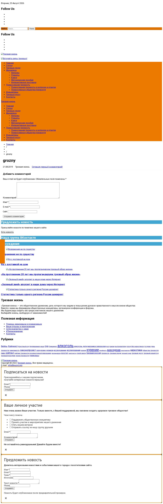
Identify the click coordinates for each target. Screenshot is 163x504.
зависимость (15, 350)
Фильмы (15, 73)
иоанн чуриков (46, 350)
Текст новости (11, 483)
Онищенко (53, 346)
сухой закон (81, 353)
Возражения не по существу (17, 254)
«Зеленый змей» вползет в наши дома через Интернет (33, 284)
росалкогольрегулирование (40, 353)
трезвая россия (93, 353)
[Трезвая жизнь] (9, 360)
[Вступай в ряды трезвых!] (14, 58)
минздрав (114, 350)
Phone (7, 387)
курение (93, 350)
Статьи (9, 65)
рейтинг (10, 353)
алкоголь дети (80, 346)
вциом (112, 346)
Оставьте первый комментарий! (47, 167)
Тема (7, 475)
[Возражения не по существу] (20, 249)
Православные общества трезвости (28, 90)
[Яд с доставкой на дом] (18, 259)
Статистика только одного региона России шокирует (32, 294)
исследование (60, 350)
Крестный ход (23, 346)
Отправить (9, 390)
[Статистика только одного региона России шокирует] (32, 289)
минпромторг (125, 350)
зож (38, 350)
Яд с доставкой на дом (14, 264)
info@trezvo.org (15, 365)
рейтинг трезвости (22, 353)
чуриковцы (34, 355)
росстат (64, 353)
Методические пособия (22, 80)
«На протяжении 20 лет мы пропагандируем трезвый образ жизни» (40, 274)
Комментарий (9, 197)
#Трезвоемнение (14, 331)
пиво (3, 353)
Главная (10, 63)
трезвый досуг (137, 353)
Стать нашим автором (22, 425)
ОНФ (47, 346)
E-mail (6, 207)
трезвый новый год (151, 353)
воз (107, 346)
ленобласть (103, 350)
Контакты (10, 97)
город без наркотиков (135, 346)
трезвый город (126, 353)
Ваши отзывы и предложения (20, 326)
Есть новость (7, 232)
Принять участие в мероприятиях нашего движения (36, 422)
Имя (5, 202)
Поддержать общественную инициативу (31, 420)
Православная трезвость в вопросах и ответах (33, 87)
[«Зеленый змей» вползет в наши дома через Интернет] (33, 279)
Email (7, 384)
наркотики (136, 350)
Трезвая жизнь (8, 101)
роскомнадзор (56, 353)
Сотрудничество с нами (17, 329)
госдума (147, 346)
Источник (8, 478)
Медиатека (11, 70)
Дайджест (13, 346)
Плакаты (15, 75)
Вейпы (4, 346)
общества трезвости (151, 350)
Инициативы (12, 92)
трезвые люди (115, 353)
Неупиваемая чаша (37, 346)
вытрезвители (120, 346)
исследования (73, 350)
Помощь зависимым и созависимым (24, 324)
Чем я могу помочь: (13, 415)
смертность (72, 353)
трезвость (105, 353)
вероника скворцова (96, 346)
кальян (83, 350)
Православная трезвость (18, 85)
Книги (14, 77)
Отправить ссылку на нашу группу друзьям (32, 427)
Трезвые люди (13, 68)
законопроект (28, 350)
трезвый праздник (8, 356)
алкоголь (65, 346)
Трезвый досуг (13, 94)
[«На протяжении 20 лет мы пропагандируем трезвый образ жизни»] (39, 269)
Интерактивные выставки (23, 82)
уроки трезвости (22, 356)
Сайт (5, 211)
